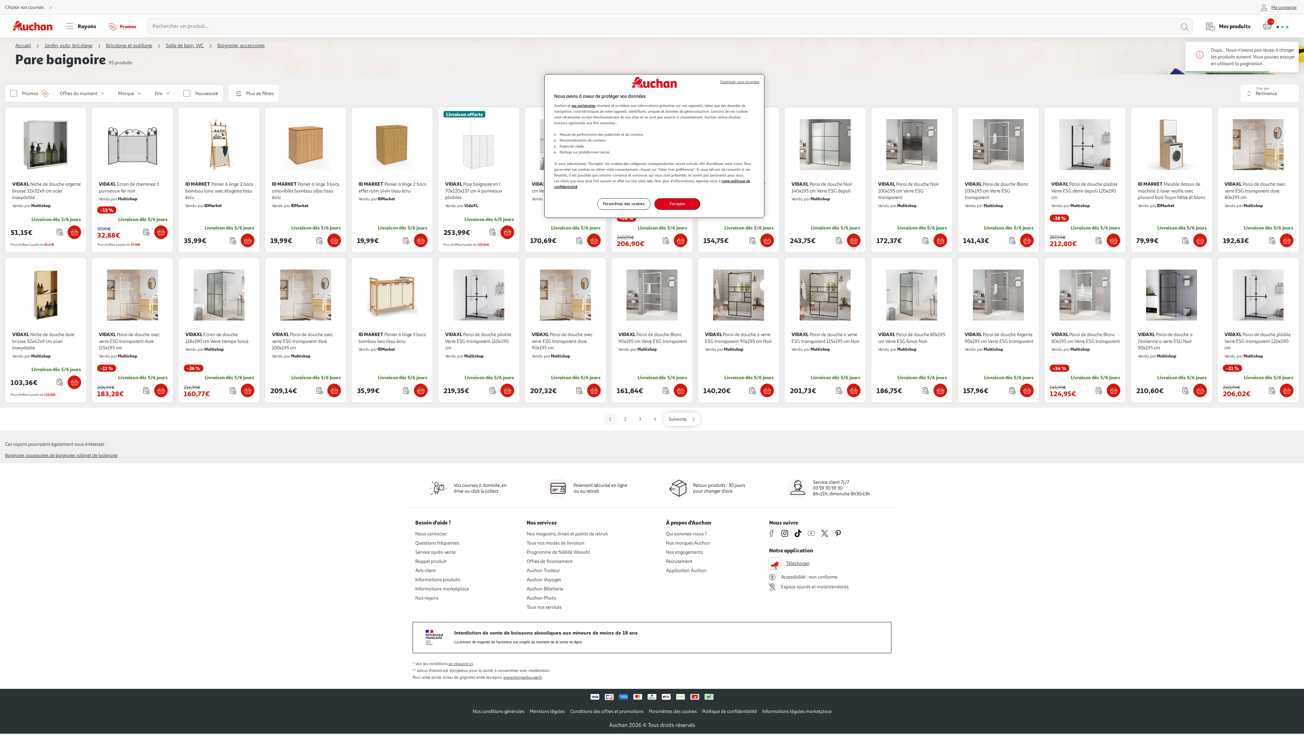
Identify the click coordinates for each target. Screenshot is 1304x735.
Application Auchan (686, 570)
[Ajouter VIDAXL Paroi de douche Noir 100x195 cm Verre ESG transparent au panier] (940, 240)
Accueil (23, 45)
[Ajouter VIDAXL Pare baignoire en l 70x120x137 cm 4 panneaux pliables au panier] (507, 232)
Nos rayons (426, 598)
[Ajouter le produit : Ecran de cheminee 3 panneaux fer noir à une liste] (146, 232)
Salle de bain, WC (185, 45)
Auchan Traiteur (543, 570)
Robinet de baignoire (96, 455)
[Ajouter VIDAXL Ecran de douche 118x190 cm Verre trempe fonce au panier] (247, 390)
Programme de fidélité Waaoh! (558, 552)
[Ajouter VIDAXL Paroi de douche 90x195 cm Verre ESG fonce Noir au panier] (594, 240)
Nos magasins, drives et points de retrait (567, 534)
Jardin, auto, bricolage (68, 45)
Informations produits (437, 580)
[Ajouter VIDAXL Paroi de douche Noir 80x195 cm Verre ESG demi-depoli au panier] (767, 240)
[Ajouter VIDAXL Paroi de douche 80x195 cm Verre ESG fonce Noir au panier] (940, 390)
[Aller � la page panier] (1275, 26)
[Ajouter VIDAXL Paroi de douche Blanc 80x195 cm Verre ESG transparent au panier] (1113, 390)
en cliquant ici (461, 663)
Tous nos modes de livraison (555, 543)
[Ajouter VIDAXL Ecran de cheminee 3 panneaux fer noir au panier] (161, 232)
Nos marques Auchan (688, 543)
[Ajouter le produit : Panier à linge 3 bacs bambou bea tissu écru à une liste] (406, 391)
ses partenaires (584, 105)
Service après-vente (435, 552)
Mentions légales (547, 711)
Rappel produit (430, 561)
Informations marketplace (442, 589)
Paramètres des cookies (624, 203)
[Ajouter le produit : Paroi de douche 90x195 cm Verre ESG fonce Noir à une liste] (579, 240)
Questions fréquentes (437, 543)
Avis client (425, 570)
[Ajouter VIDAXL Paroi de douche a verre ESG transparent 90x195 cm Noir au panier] (767, 390)
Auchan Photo (541, 598)
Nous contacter (431, 534)
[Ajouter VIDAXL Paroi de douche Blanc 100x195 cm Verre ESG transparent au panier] (1027, 240)
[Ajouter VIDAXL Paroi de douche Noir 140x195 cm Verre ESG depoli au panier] (854, 240)
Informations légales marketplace (797, 711)
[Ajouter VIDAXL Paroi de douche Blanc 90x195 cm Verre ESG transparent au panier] (680, 390)
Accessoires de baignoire (50, 455)
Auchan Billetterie (545, 589)
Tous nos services (544, 607)
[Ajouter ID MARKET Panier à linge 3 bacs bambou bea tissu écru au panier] (421, 390)
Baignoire (14, 455)
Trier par (1262, 88)
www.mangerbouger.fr (522, 677)
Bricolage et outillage (129, 45)
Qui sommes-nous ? (686, 534)
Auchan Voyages (544, 580)
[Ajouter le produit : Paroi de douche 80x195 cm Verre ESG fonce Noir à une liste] (926, 391)
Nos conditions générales (498, 711)
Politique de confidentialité (729, 711)
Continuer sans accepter (740, 82)
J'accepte (677, 203)
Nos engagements (684, 552)
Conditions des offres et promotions (607, 711)
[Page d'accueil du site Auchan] (35, 26)
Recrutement (679, 561)
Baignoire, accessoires (241, 45)
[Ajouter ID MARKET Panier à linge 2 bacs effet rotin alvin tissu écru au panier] (421, 240)
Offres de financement (550, 561)
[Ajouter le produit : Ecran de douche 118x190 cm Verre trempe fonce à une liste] (233, 391)
